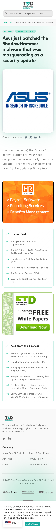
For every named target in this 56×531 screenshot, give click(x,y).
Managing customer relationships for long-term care (29, 369)
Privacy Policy (36, 458)
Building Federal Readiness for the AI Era (29, 280)
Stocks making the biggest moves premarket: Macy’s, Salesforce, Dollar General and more (29, 387)
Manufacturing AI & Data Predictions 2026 (29, 260)
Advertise (7, 458)
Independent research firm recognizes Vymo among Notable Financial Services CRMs (30, 378)
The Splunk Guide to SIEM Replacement (35, 22)
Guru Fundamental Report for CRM (28, 362)
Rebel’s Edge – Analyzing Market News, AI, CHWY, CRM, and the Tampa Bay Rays (30, 355)
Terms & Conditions (39, 453)
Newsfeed (8, 31)
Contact (6, 464)
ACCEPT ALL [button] (32, 524)
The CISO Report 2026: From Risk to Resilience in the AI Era (29, 252)
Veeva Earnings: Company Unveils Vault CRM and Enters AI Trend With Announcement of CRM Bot (29, 395)
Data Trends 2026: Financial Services (29, 267)
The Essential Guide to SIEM (25, 273)
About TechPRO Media (13, 453)
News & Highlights (25, 31)
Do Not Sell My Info (38, 464)
